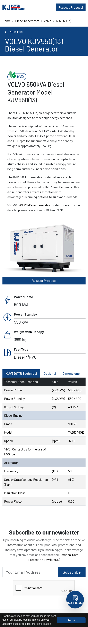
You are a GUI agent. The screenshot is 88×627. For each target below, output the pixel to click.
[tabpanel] (44, 442)
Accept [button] (71, 620)
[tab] (21, 373)
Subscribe (72, 572)
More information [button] (41, 623)
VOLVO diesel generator (34, 205)
